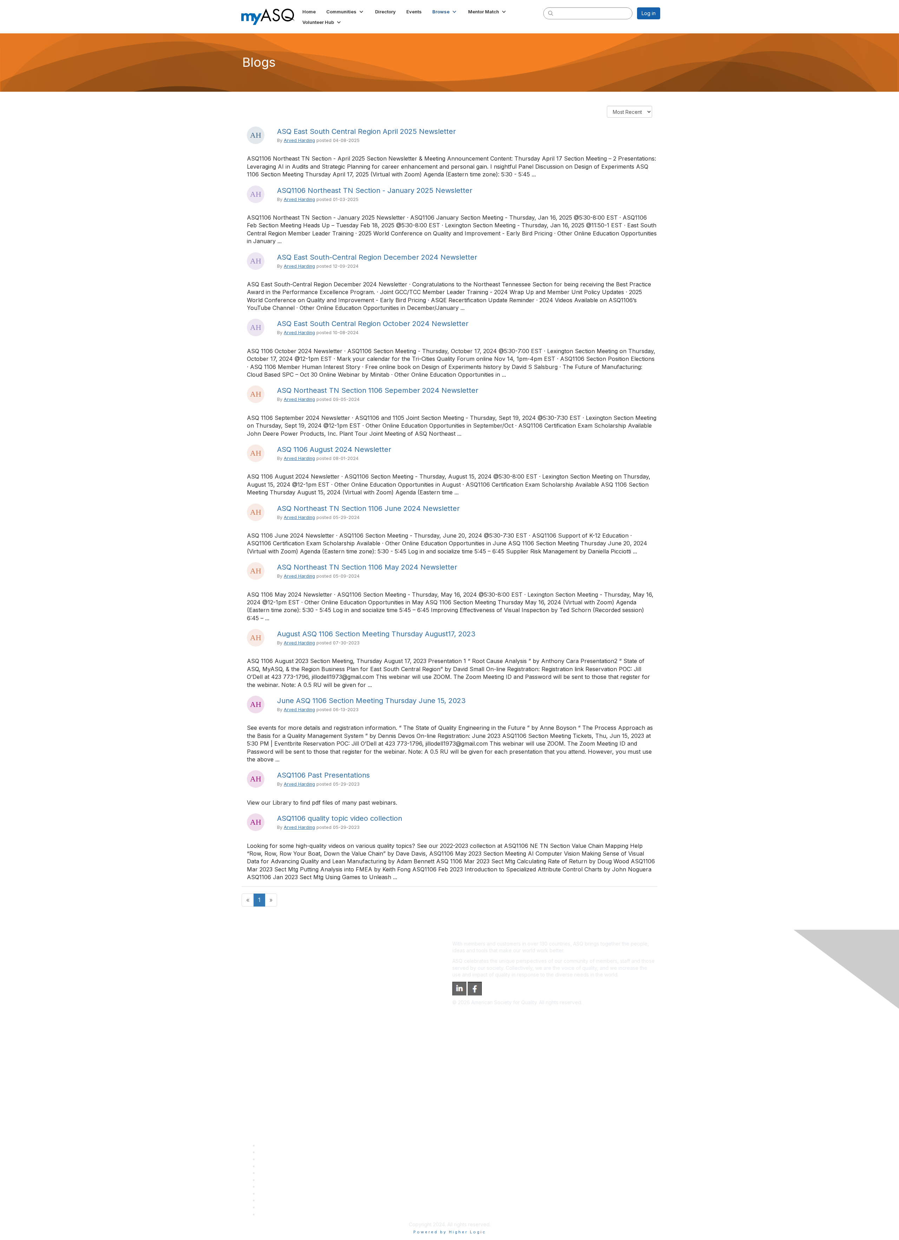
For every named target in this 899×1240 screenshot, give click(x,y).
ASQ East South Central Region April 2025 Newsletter (366, 131)
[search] (550, 13)
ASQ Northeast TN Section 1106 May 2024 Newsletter (367, 567)
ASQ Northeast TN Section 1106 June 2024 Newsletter (368, 508)
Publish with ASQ (277, 1166)
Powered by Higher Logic (449, 1231)
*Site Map (270, 1207)
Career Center (275, 1159)
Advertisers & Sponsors (285, 1200)
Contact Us (271, 1186)
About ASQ (271, 1145)
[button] (345, 11)
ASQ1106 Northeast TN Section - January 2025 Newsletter (374, 190)
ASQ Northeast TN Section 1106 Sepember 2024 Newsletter (377, 390)
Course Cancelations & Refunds (295, 1193)
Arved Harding (299, 140)
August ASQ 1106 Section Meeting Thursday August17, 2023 (376, 634)
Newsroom (270, 1214)
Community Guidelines (283, 1173)
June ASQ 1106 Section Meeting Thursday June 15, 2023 (371, 700)
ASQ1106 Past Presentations (323, 775)
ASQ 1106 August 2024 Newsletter (334, 449)
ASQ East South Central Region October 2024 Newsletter (372, 323)
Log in (649, 13)
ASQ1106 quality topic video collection (339, 818)
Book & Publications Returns (290, 1180)
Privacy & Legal (276, 1152)
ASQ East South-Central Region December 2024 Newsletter (377, 257)
